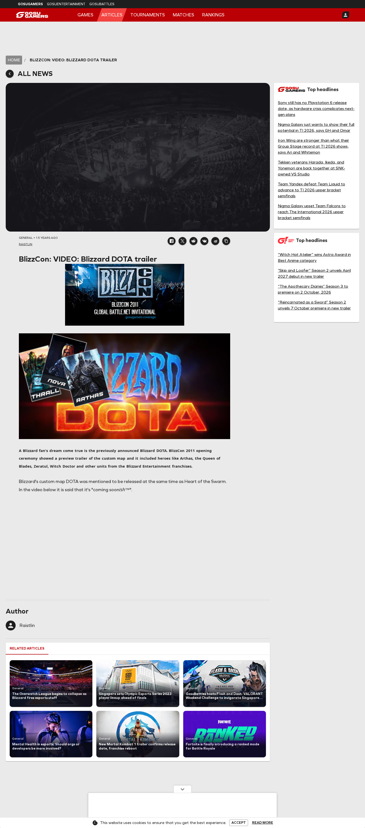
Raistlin (27, 625)
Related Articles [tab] (27, 648)
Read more (262, 823)
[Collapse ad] (182, 789)
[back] (10, 74)
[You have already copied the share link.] (226, 241)
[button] (172, 241)
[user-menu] (345, 14)
